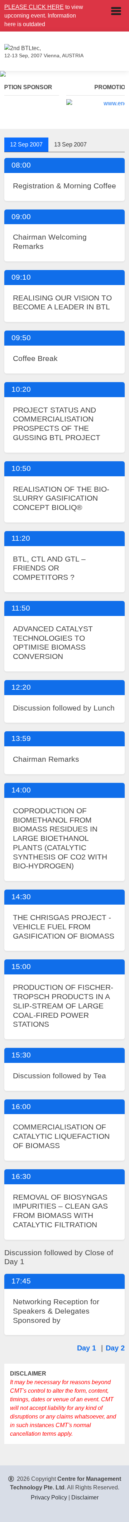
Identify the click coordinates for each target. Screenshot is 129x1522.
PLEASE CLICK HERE (34, 7)
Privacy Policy (49, 1497)
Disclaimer (85, 1497)
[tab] (26, 145)
